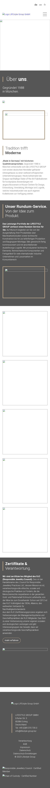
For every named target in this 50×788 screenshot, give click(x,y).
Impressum (25, 747)
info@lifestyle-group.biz (25, 731)
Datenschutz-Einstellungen (25, 753)
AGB (25, 744)
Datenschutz (25, 750)
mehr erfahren (11, 640)
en (40, 4)
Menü (45, 14)
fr (45, 4)
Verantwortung (25, 741)
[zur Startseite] (25, 704)
